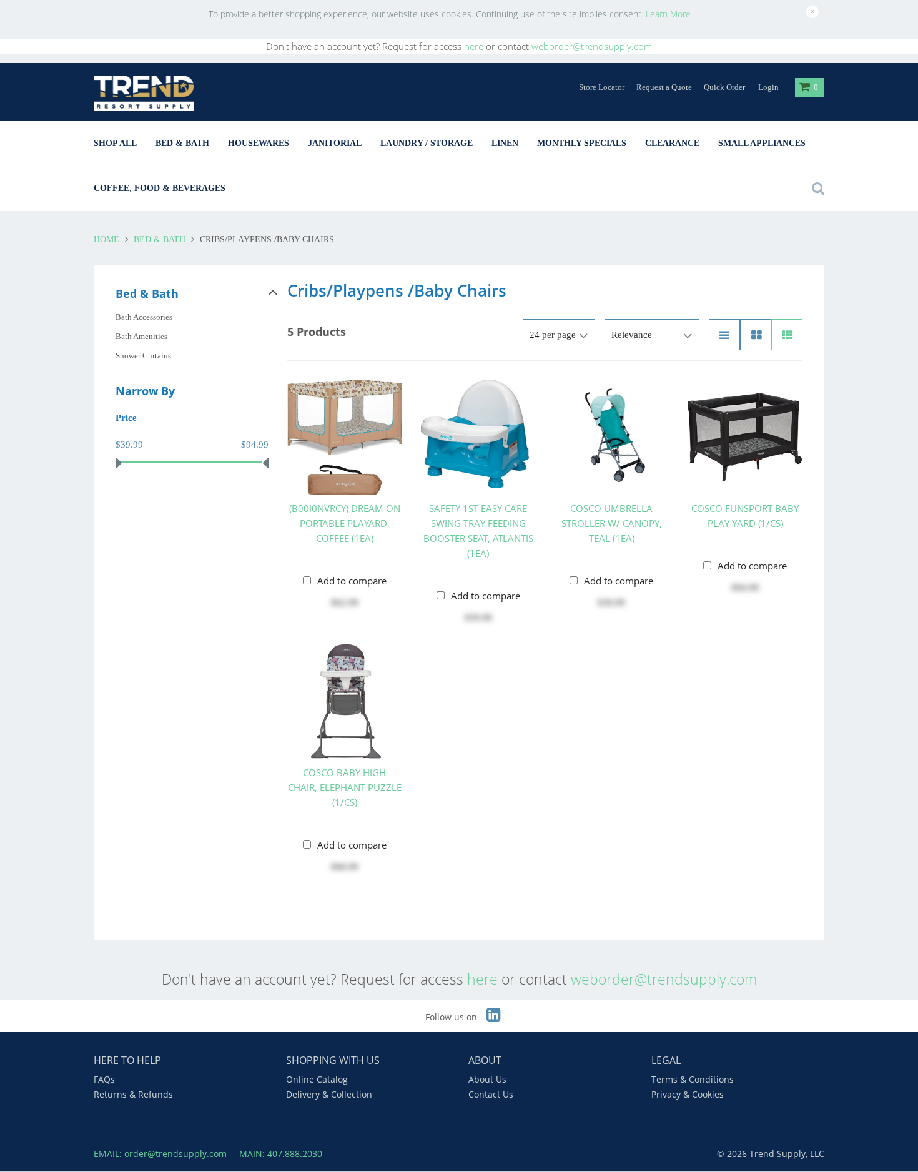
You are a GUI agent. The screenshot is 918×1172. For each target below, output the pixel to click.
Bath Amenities (141, 336)
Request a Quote (664, 87)
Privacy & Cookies (687, 1094)
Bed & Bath (182, 143)
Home (108, 239)
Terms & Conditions (692, 1079)
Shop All (115, 143)
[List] (724, 334)
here (473, 46)
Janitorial (335, 143)
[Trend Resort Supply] (144, 94)
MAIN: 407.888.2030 (280, 1154)
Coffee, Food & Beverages (159, 188)
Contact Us (490, 1094)
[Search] (815, 188)
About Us (487, 1079)
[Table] (755, 334)
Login (768, 87)
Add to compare (352, 580)
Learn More (668, 14)
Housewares (258, 143)
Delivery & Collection (329, 1094)
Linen (504, 143)
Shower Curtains (143, 355)
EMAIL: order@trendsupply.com (160, 1154)
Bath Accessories (144, 317)
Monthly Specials (581, 143)
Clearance (672, 143)
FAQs (104, 1079)
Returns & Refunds (133, 1094)
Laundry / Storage (426, 143)
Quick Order (724, 87)
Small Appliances (762, 143)
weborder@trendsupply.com (591, 46)
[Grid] (786, 334)
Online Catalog (317, 1079)
